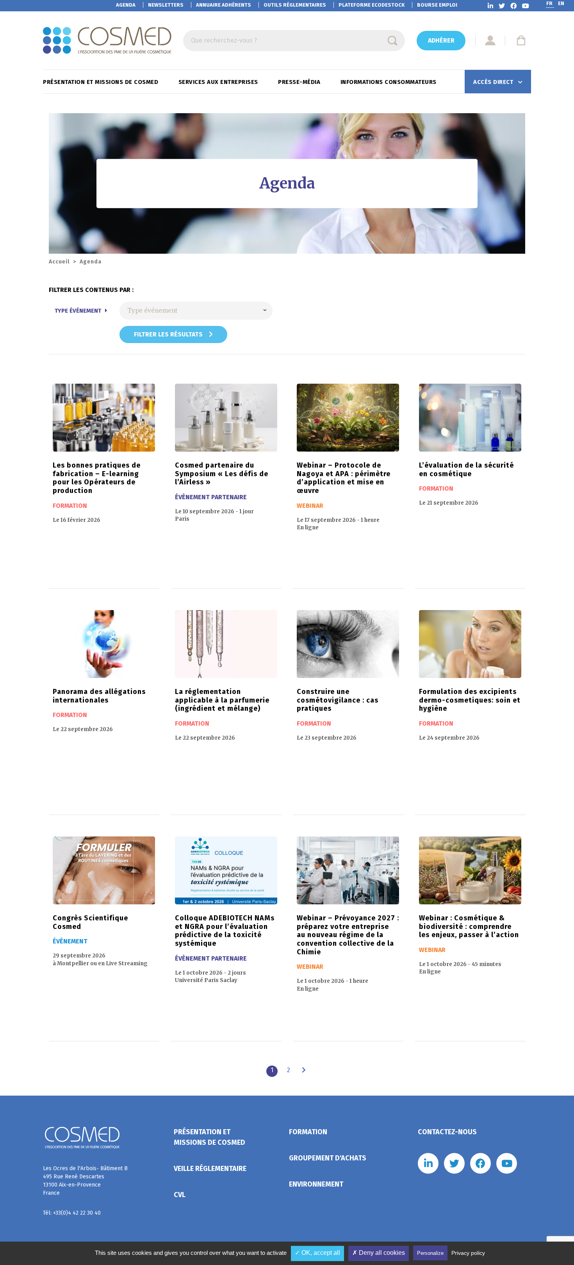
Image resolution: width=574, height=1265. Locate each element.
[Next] (304, 1070)
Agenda (125, 5)
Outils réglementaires (295, 5)
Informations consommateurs (389, 81)
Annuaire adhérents (223, 5)
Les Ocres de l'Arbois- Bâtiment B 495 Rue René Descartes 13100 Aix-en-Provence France (85, 1180)
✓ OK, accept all (317, 1252)
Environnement (316, 1184)
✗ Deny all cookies (378, 1252)
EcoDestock (372, 5)
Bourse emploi (437, 5)
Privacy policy (468, 1253)
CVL (179, 1194)
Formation (308, 1132)
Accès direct (494, 81)
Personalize (430, 1253)
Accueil (59, 261)
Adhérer (441, 40)
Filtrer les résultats (169, 334)
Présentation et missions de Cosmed (101, 81)
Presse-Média (300, 81)
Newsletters (166, 5)
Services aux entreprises (219, 81)
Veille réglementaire (210, 1168)
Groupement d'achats (327, 1158)
